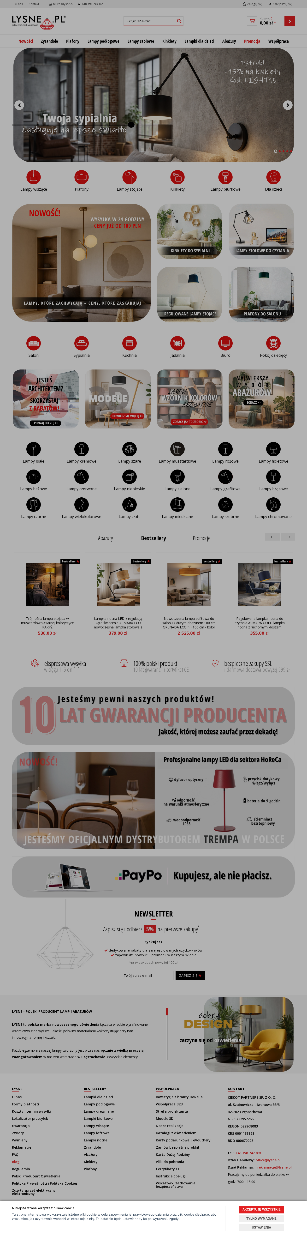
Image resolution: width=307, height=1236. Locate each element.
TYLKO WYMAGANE (261, 1218)
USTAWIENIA (261, 1227)
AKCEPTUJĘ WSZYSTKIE (261, 1209)
